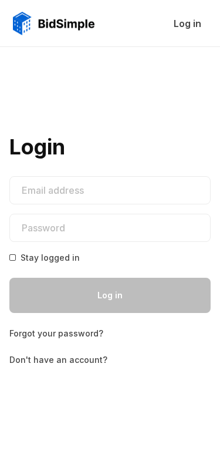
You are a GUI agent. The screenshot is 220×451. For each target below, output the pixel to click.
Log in (110, 295)
